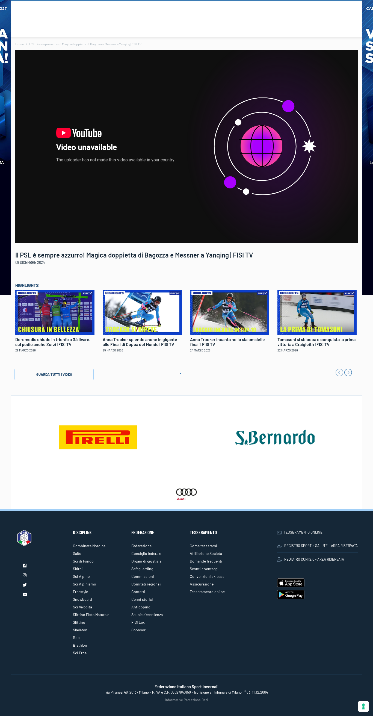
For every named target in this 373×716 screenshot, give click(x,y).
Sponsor (138, 630)
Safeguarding (142, 568)
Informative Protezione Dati (186, 700)
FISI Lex (138, 622)
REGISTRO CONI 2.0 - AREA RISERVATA (314, 559)
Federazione (141, 545)
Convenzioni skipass (207, 576)
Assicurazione (202, 584)
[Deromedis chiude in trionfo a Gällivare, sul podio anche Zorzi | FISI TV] (54, 312)
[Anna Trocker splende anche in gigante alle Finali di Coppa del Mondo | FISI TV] (142, 312)
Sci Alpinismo (84, 584)
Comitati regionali (146, 584)
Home (19, 44)
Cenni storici (142, 599)
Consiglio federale (146, 553)
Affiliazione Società (206, 553)
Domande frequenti (206, 561)
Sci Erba (80, 652)
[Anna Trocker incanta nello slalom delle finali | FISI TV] (229, 312)
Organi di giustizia (146, 561)
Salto (77, 553)
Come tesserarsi (203, 545)
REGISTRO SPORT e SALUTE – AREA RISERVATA (321, 545)
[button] (180, 373)
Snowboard (82, 599)
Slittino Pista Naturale (91, 614)
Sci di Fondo (83, 561)
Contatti (138, 591)
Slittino (79, 622)
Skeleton (80, 630)
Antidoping (140, 607)
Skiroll (78, 568)
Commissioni (142, 576)
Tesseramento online (207, 591)
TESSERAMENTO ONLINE (303, 532)
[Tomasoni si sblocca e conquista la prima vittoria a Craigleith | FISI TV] (317, 312)
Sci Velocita (82, 607)
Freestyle (80, 591)
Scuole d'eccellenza (147, 614)
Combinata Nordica (89, 545)
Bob (76, 637)
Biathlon (80, 645)
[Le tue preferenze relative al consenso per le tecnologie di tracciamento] (363, 706)
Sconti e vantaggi (204, 568)
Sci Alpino (81, 576)
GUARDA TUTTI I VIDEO (54, 374)
